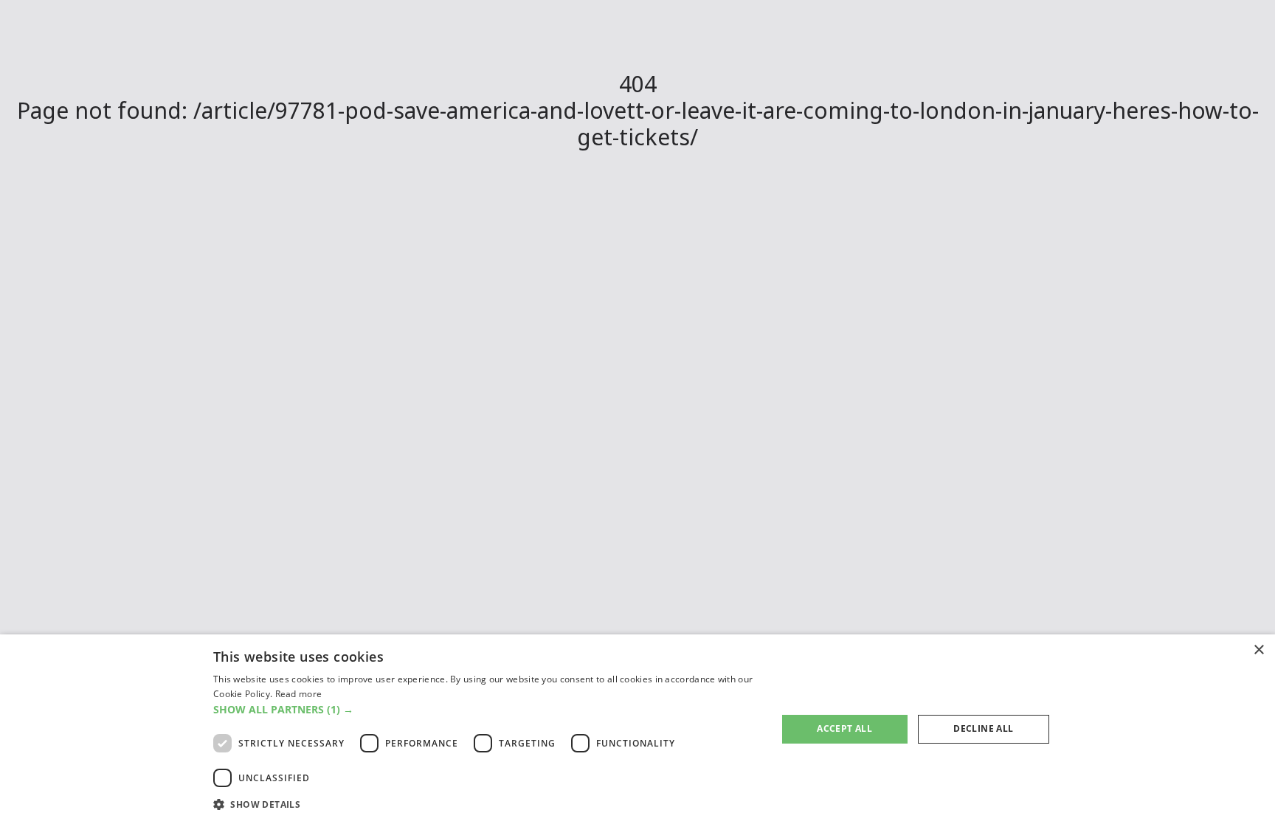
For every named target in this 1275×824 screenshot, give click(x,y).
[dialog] (637, 729)
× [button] (1258, 650)
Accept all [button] (844, 728)
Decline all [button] (983, 728)
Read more (298, 694)
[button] (486, 709)
